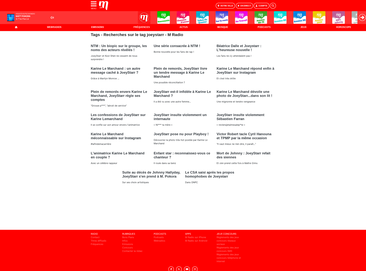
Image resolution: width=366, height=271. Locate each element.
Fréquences (142, 27)
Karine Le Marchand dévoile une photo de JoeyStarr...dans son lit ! (244, 94)
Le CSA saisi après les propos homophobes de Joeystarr (209, 174)
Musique (222, 27)
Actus (184, 27)
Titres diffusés (98, 240)
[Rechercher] (273, 6)
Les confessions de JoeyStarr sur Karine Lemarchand (118, 117)
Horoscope (343, 27)
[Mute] (52, 17)
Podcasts (264, 27)
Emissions (97, 27)
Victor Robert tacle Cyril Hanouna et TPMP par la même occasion (244, 136)
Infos (125, 240)
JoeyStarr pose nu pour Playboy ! (181, 134)
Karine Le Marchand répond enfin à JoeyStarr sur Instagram (245, 70)
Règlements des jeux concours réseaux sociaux (228, 241)
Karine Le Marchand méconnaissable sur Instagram (116, 136)
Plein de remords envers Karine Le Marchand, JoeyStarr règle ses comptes (119, 96)
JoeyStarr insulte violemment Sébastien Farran (240, 117)
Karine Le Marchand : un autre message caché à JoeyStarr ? (115, 70)
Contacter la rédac (132, 251)
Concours (127, 247)
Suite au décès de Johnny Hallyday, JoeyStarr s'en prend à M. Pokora (151, 174)
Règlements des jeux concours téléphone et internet (229, 258)
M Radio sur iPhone (195, 237)
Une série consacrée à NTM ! (177, 46)
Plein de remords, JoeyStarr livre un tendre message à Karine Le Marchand (180, 72)
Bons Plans (128, 237)
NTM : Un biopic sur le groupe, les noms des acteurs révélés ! (119, 48)
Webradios (54, 27)
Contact (95, 237)
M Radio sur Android (196, 240)
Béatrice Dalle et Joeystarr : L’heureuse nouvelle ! (239, 48)
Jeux (303, 27)
